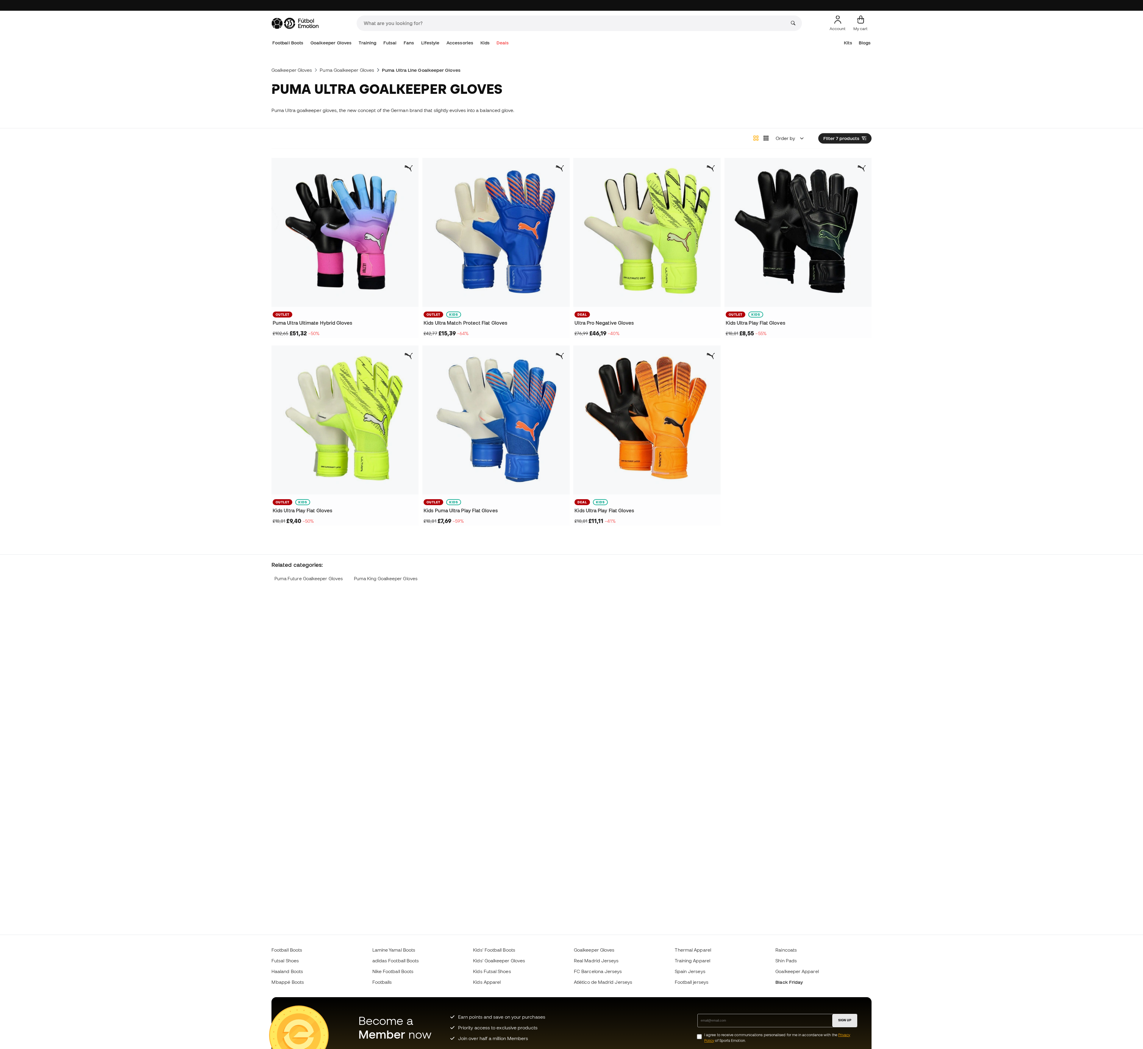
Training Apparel (692, 960)
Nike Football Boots (392, 971)
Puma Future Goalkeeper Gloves (308, 578)
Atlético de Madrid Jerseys (603, 982)
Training (368, 42)
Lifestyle (430, 42)
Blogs (865, 42)
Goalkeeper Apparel (797, 971)
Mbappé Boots (287, 982)
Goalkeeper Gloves (331, 42)
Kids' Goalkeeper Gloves (499, 960)
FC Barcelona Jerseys (598, 971)
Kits (848, 42)
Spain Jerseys (690, 971)
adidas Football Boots (395, 960)
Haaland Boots (287, 971)
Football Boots (287, 42)
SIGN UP (844, 1020)
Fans (409, 42)
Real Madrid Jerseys (596, 960)
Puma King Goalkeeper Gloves (385, 578)
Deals (502, 42)
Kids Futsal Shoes (492, 971)
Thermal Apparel (693, 949)
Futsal (389, 42)
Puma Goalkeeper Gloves (347, 70)
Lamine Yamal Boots (393, 949)
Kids (485, 42)
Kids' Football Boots (494, 949)
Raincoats (786, 949)
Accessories (459, 42)
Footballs (382, 982)
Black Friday (789, 982)
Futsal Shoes (285, 960)
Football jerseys (691, 982)
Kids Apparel (487, 982)
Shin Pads (786, 960)
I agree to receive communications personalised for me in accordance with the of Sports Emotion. (777, 1037)
